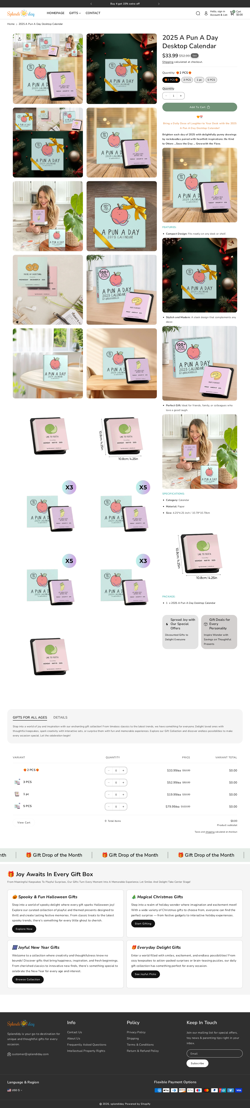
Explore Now (24, 929)
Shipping (167, 62)
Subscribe (197, 1063)
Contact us (74, 1032)
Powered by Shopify (138, 1104)
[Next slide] (159, 4)
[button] (75, 13)
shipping (210, 831)
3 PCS (187, 80)
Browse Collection (28, 979)
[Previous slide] (91, 4)
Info (71, 1023)
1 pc (199, 80)
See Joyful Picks (145, 974)
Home (10, 24)
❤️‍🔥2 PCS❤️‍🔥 (171, 80)
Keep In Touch (202, 1023)
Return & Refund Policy (143, 1051)
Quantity (168, 89)
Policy (133, 1023)
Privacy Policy (136, 1032)
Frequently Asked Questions (87, 1045)
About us (73, 1038)
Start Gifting (143, 923)
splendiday (117, 1104)
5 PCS (211, 80)
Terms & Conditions (140, 1045)
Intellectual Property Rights (86, 1051)
